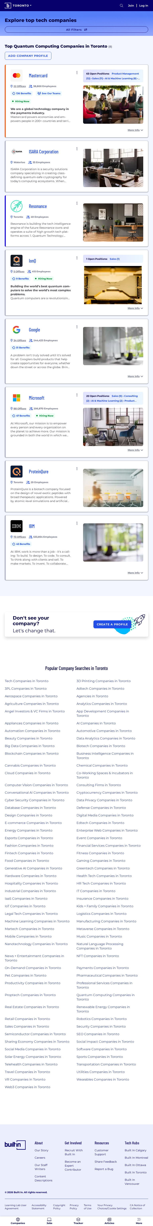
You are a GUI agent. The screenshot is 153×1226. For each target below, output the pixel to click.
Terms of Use (87, 1207)
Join (131, 5)
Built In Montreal (136, 1157)
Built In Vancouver (132, 1182)
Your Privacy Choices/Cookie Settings (112, 1207)
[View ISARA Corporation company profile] (77, 166)
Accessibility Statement (39, 1207)
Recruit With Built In (74, 1152)
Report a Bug (104, 1169)
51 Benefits (22, 347)
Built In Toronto (136, 1172)
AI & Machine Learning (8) (121, 78)
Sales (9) (117, 395)
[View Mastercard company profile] (77, 101)
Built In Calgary (135, 1150)
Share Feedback (106, 1161)
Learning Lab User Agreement (15, 1207)
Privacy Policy (74, 1207)
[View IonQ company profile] (77, 282)
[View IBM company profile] (77, 547)
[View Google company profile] (77, 351)
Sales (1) (115, 258)
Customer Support (102, 1152)
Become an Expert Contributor (73, 1165)
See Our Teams (51, 93)
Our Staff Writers (41, 1167)
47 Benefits (23, 415)
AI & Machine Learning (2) (107, 400)
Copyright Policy (59, 1207)
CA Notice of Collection (137, 1207)
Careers (40, 1157)
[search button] (121, 5)
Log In (143, 5)
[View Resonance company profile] (77, 220)
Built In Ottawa (135, 1165)
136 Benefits (23, 93)
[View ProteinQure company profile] (77, 486)
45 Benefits (23, 543)
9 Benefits (22, 278)
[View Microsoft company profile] (77, 422)
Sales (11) (98, 78)
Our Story (41, 1150)
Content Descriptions (43, 1178)
